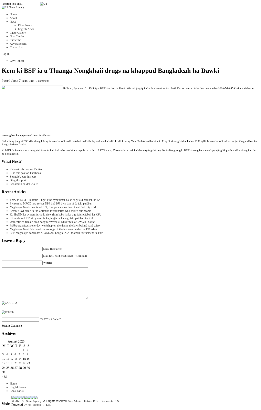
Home (13, 14)
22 (24, 363)
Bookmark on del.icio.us (24, 184)
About (13, 18)
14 (20, 358)
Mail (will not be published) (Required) (65, 255)
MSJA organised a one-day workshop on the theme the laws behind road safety (55, 225)
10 (3, 358)
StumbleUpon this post (23, 176)
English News (26, 29)
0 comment (42, 80)
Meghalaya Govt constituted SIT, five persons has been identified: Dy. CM (53, 207)
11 (7, 358)
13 (15, 358)
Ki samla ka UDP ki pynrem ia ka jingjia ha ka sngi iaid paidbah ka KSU (53, 218)
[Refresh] (8, 312)
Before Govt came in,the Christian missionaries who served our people (50, 210)
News (13, 21)
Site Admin (74, 401)
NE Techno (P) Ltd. (39, 404)
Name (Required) (52, 248)
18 (7, 363)
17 (3, 363)
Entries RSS (91, 401)
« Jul (4, 376)
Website (47, 262)
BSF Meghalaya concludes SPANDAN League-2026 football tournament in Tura (56, 232)
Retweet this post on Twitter (26, 169)
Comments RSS (110, 401)
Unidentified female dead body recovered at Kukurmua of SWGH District (52, 221)
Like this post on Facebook (25, 173)
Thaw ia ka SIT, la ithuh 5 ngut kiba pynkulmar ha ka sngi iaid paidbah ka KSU (56, 199)
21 (20, 363)
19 (11, 363)
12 (11, 358)
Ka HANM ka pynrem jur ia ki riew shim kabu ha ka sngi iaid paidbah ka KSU (55, 214)
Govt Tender (17, 36)
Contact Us (16, 47)
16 (28, 358)
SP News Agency (32, 401)
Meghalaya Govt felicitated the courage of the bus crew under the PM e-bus (53, 229)
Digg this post (18, 180)
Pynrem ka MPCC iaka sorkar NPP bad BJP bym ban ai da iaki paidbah (51, 203)
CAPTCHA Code (49, 319)
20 (15, 363)
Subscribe (15, 40)
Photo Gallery (18, 32)
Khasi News (25, 25)
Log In (6, 53)
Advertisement (18, 43)
